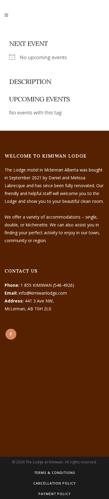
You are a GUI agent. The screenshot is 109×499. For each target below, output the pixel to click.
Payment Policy (54, 493)
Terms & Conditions (54, 472)
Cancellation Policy (54, 483)
